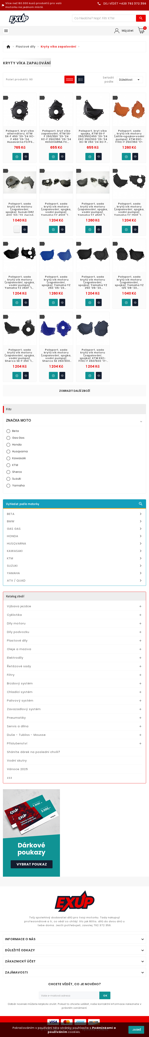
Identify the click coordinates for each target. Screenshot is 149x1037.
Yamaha (18, 485)
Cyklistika (14, 615)
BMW (75, 521)
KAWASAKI (75, 551)
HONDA (75, 536)
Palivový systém (20, 700)
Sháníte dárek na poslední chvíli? (33, 752)
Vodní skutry (17, 760)
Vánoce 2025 (17, 769)
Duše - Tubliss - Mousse (26, 735)
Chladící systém (20, 692)
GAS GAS (75, 528)
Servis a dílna (18, 726)
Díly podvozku (18, 632)
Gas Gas (18, 438)
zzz (9, 778)
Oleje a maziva (19, 649)
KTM (15, 465)
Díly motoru (16, 623)
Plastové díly (17, 640)
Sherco (17, 472)
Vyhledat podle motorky (74, 503)
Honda (17, 445)
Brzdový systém (20, 683)
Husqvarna (20, 451)
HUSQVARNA (75, 543)
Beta (15, 431)
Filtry (11, 675)
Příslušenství (17, 743)
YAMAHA (75, 573)
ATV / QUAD (75, 580)
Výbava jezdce (19, 606)
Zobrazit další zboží (74, 391)
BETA (75, 514)
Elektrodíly (15, 658)
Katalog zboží (15, 596)
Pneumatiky (16, 718)
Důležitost (130, 79)
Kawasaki (19, 458)
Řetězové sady (19, 666)
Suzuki (16, 479)
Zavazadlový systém (24, 709)
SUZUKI (75, 565)
